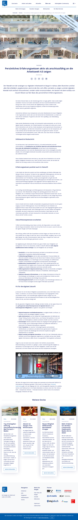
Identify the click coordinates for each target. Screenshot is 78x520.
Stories (20, 13)
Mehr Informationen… (43, 517)
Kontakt (36, 496)
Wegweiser (24, 495)
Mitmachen (37, 499)
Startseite (15, 13)
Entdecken (23, 491)
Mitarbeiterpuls (25, 497)
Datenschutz (37, 505)
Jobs (22, 493)
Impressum (37, 503)
